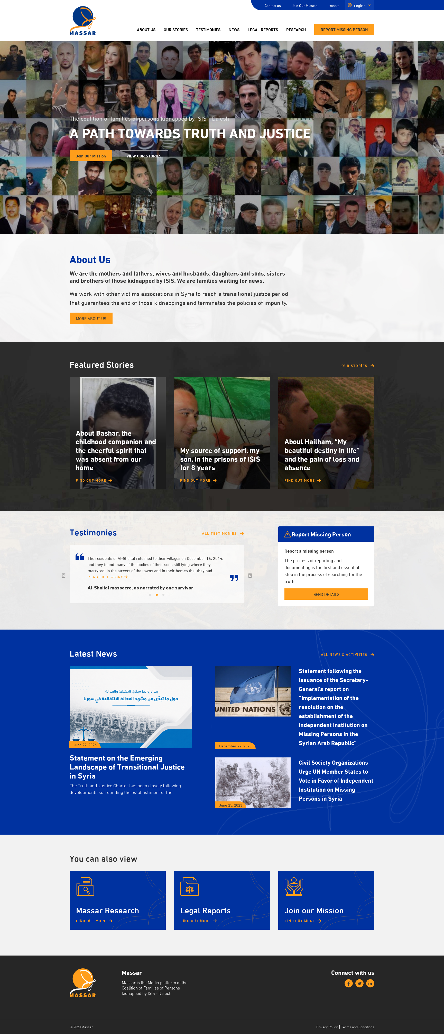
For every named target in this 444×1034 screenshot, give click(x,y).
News (234, 29)
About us (146, 29)
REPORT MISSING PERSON (344, 29)
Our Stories (354, 365)
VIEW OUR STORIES (144, 155)
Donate (334, 5)
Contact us (273, 5)
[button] (63, 574)
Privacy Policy (327, 1026)
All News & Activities (344, 654)
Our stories (176, 29)
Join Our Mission (305, 5)
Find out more (91, 480)
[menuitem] (359, 5)
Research (296, 29)
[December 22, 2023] (253, 691)
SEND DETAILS (326, 594)
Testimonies (208, 29)
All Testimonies (220, 533)
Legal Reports (263, 29)
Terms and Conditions (357, 1026)
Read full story (106, 577)
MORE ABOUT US (91, 318)
